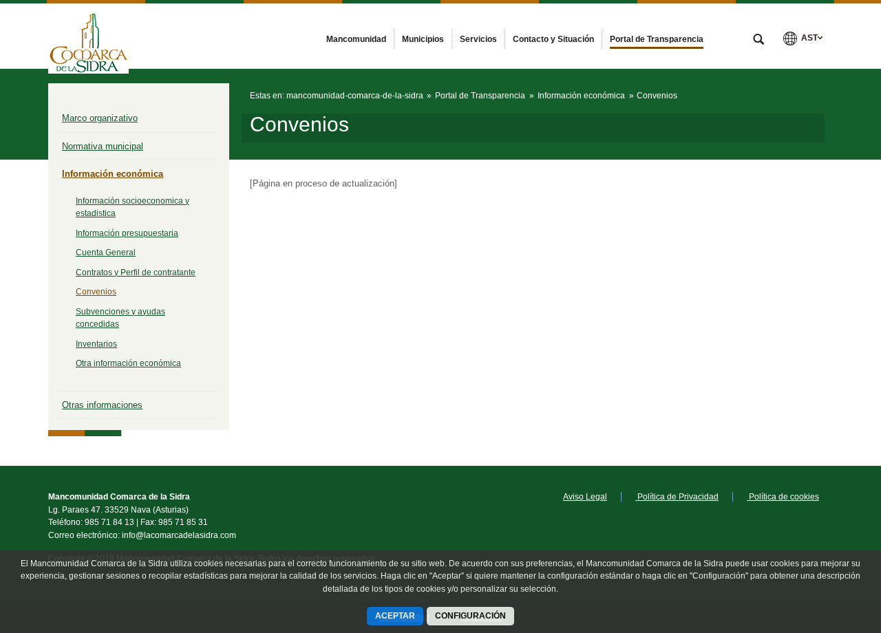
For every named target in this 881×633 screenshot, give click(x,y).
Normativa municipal (102, 146)
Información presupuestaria (127, 233)
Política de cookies (783, 497)
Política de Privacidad (677, 497)
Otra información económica (128, 363)
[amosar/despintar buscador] (758, 41)
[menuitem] (356, 39)
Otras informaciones (102, 405)
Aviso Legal (585, 497)
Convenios (96, 292)
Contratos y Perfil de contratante (135, 272)
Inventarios (96, 344)
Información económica (112, 174)
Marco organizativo (100, 118)
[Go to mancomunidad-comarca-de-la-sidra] (88, 36)
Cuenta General (106, 252)
